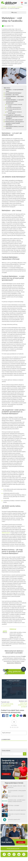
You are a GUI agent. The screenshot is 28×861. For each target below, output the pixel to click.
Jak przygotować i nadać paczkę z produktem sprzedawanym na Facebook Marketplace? (15, 116)
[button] (22, 3)
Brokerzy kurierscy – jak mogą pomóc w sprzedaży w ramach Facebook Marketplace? (15, 123)
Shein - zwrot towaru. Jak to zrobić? (15, 796)
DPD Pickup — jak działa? (13, 805)
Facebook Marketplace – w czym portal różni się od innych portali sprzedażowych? (14, 101)
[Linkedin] (7, 716)
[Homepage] (11, 3)
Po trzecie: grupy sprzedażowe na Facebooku (14, 109)
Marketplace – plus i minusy (12, 94)
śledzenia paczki (6, 532)
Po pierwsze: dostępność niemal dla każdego (15, 105)
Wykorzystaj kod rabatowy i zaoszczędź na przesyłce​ (15, 127)
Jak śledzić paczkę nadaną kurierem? (14, 119)
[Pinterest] (14, 716)
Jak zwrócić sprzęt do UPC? (14, 819)
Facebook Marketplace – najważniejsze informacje (15, 97)
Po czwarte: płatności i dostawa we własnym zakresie (15, 112)
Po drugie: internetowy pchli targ (14, 107)
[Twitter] (10, 716)
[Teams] (21, 716)
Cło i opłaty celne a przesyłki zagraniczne (17, 810)
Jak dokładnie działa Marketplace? (13, 93)
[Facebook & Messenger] (3, 716)
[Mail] (24, 716)
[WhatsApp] (17, 716)
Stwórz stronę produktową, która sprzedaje (22, 704)
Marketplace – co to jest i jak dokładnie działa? (14, 90)
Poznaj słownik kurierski (13, 848)
